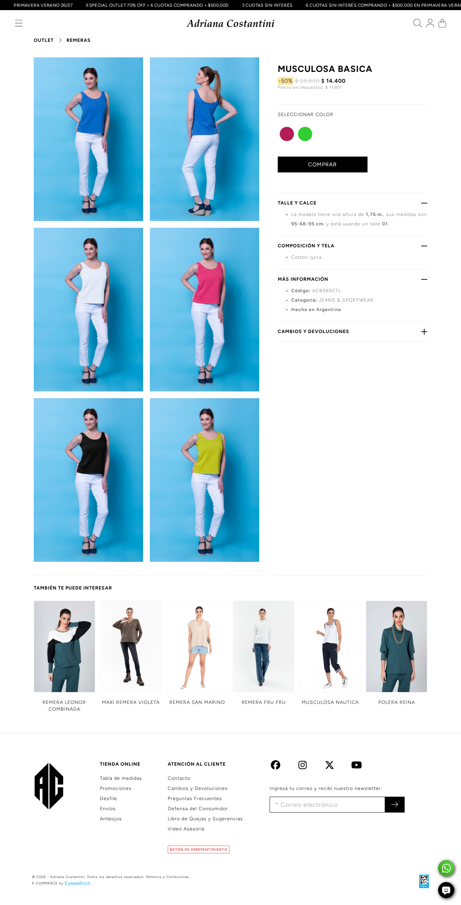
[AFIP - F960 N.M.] (420, 881)
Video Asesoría (186, 829)
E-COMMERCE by (47, 883)
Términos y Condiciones (167, 877)
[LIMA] (305, 134)
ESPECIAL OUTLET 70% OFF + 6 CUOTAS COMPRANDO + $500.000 (178, 5)
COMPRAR (322, 164)
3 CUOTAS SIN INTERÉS (288, 5)
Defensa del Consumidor (198, 809)
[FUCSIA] (286, 134)
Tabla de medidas (121, 778)
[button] (18, 25)
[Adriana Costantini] (231, 23)
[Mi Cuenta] (430, 25)
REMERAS (78, 40)
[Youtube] (356, 767)
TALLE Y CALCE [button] (297, 203)
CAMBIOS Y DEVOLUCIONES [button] (313, 331)
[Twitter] (329, 767)
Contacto (179, 778)
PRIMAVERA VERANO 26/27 (64, 5)
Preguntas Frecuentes (195, 798)
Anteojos (111, 819)
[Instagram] (302, 767)
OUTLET (44, 40)
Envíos (108, 809)
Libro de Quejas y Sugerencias (205, 819)
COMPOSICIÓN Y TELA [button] (306, 246)
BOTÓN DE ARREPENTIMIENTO (198, 849)
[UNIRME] (395, 805)
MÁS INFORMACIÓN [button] (303, 279)
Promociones (116, 788)
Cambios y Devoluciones (198, 788)
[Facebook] (275, 767)
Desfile (108, 798)
